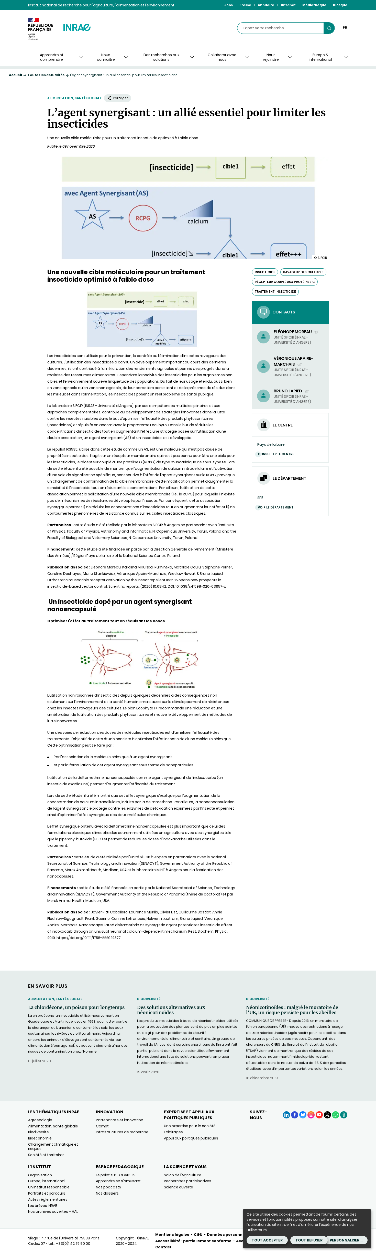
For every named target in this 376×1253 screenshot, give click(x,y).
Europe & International (320, 57)
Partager (120, 98)
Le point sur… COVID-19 (116, 1175)
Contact (163, 1247)
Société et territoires (46, 1154)
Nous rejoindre (271, 57)
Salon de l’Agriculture (182, 1175)
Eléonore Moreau (293, 332)
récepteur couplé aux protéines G (285, 282)
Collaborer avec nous (222, 57)
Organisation (40, 1175)
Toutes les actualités (46, 75)
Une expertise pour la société (190, 1125)
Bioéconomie (40, 1138)
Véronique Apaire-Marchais (293, 361)
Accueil (15, 75)
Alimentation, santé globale (74, 98)
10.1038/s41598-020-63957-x (200, 586)
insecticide (265, 272)
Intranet (288, 5)
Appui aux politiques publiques (191, 1138)
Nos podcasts (108, 1187)
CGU (198, 1234)
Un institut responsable (49, 1187)
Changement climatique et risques (53, 1146)
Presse (245, 5)
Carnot (102, 1126)
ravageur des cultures (303, 272)
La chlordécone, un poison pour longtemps (76, 1007)
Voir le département (275, 507)
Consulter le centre (276, 454)
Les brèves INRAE (42, 1205)
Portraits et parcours (46, 1193)
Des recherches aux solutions (161, 57)
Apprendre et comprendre (51, 57)
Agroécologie (40, 1120)
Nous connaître (106, 57)
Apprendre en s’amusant (118, 1181)
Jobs (228, 5)
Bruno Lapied (288, 391)
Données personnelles (229, 1234)
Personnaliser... (346, 1240)
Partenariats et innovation (119, 1120)
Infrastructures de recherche (122, 1132)
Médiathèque (314, 5)
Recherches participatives (187, 1181)
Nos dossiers (107, 1193)
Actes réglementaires (48, 1199)
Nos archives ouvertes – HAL (53, 1211)
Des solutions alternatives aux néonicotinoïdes (171, 1010)
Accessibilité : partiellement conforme (193, 1241)
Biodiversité (148, 999)
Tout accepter (267, 1240)
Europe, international (46, 1181)
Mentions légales (172, 1234)
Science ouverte (178, 1187)
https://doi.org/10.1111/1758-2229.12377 (89, 937)
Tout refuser (309, 1240)
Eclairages (173, 1132)
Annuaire (266, 5)
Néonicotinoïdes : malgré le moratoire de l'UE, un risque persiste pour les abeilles (292, 1010)
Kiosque (340, 5)
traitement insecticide (275, 291)
